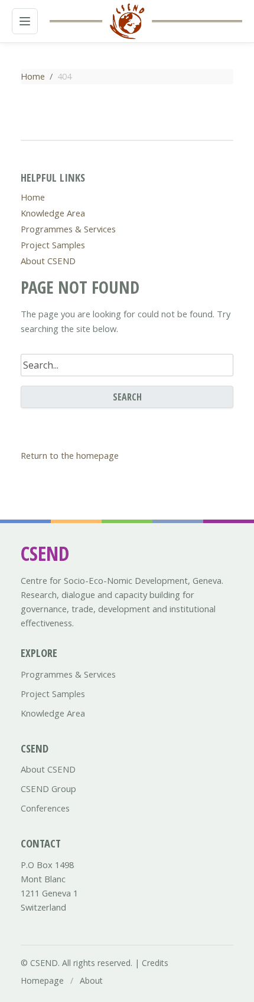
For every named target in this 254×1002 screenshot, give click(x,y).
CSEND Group (48, 788)
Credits (155, 962)
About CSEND (48, 261)
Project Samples (53, 245)
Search (127, 396)
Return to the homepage (70, 455)
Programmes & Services (68, 229)
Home (33, 76)
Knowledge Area (53, 213)
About (91, 980)
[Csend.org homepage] (127, 21)
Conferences (45, 808)
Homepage (42, 980)
